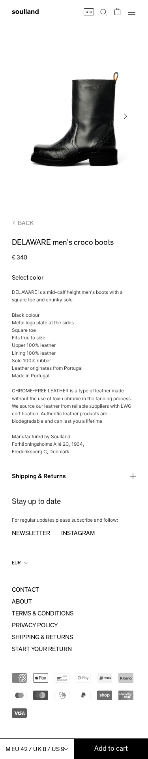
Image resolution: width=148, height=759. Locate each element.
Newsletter (31, 533)
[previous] (23, 116)
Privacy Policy (35, 625)
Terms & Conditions (42, 613)
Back (26, 223)
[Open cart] (117, 11)
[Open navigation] (131, 11)
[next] (124, 116)
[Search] (103, 11)
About (22, 601)
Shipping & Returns (39, 476)
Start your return (42, 649)
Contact (25, 590)
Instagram (78, 533)
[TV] (88, 11)
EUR (16, 562)
